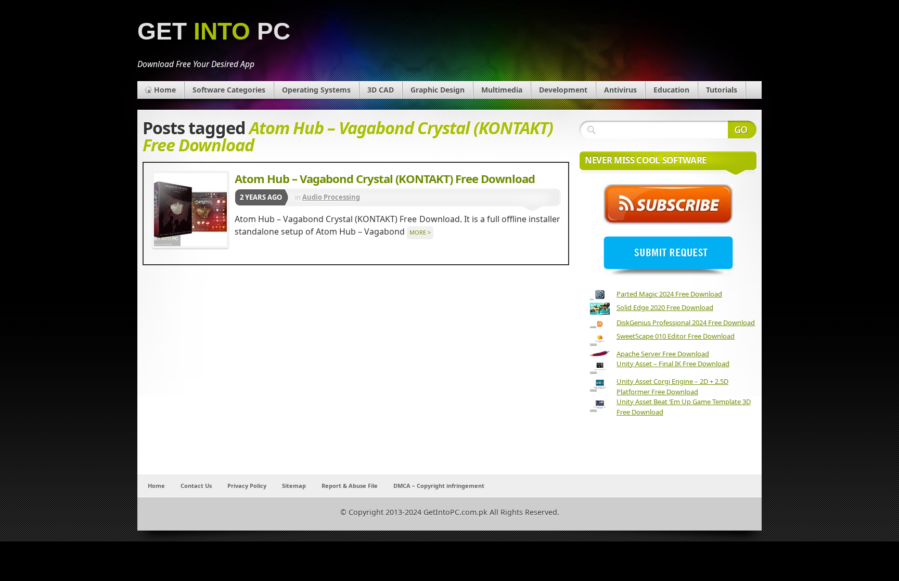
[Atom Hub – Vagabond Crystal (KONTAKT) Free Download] (190, 210)
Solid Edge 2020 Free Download (665, 307)
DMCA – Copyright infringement (438, 485)
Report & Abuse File (350, 485)
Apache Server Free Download (663, 353)
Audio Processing (331, 197)
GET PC (213, 31)
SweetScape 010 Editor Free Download (676, 336)
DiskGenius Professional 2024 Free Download (686, 322)
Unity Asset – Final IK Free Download (673, 363)
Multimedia (501, 90)
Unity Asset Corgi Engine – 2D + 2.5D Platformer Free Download (672, 386)
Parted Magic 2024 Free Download (669, 294)
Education (671, 90)
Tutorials (721, 90)
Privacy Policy (246, 485)
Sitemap (294, 485)
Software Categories (228, 90)
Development (563, 90)
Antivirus (620, 90)
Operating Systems (316, 90)
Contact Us (196, 485)
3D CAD (380, 90)
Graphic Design (437, 90)
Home (165, 90)
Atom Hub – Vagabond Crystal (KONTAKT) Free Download (385, 178)
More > (420, 232)
